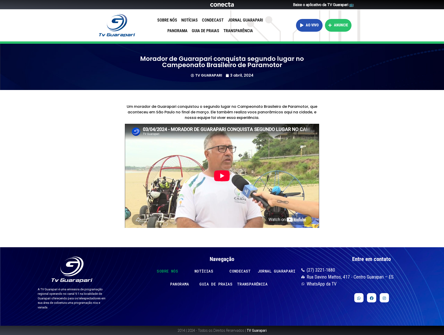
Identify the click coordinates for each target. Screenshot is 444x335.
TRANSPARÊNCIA (238, 30)
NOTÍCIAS (189, 20)
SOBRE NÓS (167, 20)
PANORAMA (177, 30)
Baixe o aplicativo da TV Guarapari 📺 (323, 5)
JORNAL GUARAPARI (245, 20)
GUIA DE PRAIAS (205, 30)
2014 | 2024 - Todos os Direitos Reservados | (222, 330)
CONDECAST (213, 20)
